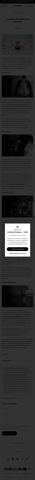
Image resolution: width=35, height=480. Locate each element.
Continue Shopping (18, 249)
